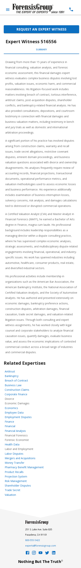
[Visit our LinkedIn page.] (53, 553)
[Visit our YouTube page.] (40, 553)
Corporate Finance (16, 394)
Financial (10, 426)
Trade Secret (12, 490)
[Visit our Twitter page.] (47, 553)
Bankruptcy (11, 376)
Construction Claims (17, 389)
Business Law (13, 385)
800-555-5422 (32, 540)
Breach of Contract (16, 380)
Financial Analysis (15, 431)
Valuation (10, 495)
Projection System (16, 476)
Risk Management (16, 481)
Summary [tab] (41, 49)
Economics (11, 408)
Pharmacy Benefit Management (24, 467)
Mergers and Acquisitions (20, 458)
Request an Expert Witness (41, 29)
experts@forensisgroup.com (40, 545)
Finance (9, 421)
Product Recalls (14, 472)
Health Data (12, 444)
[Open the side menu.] (7, 9)
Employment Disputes (18, 417)
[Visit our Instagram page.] (34, 553)
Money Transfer (14, 462)
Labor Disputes (14, 453)
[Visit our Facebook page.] (27, 553)
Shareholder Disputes (18, 485)
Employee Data (14, 412)
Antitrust (10, 371)
